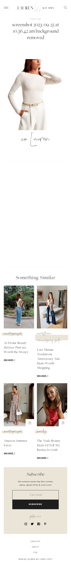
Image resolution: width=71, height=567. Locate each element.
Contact (35, 541)
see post (8, 360)
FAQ (35, 552)
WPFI (49, 559)
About (35, 547)
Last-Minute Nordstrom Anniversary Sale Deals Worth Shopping (48, 359)
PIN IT (37, 94)
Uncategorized (13, 334)
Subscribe (35, 504)
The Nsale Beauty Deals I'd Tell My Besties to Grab (49, 445)
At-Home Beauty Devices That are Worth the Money (16, 347)
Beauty (41, 432)
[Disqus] (35, 214)
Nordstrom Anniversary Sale (49, 337)
